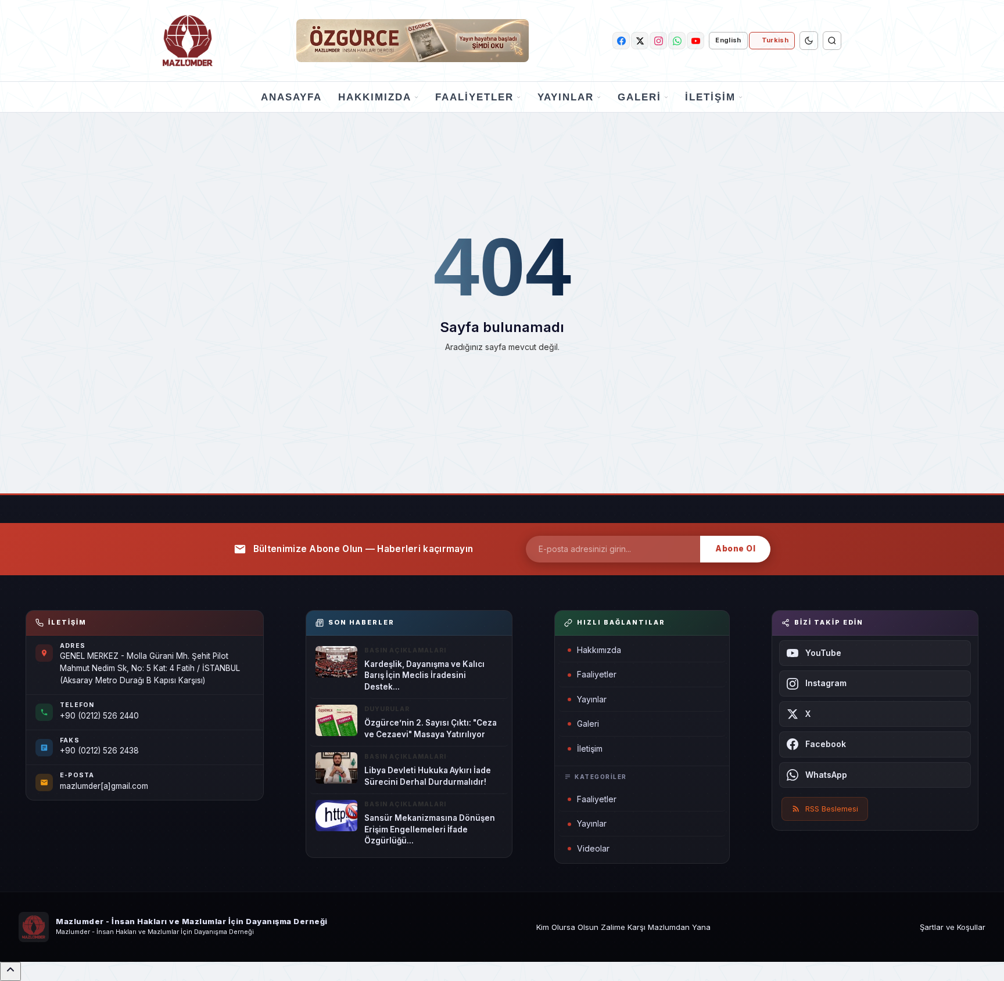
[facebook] (621, 40)
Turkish (775, 40)
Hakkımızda (374, 97)
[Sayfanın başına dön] (10, 971)
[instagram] (658, 40)
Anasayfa (291, 97)
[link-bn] (412, 40)
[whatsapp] (677, 40)
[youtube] (695, 40)
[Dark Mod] (808, 40)
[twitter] (639, 40)
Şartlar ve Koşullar (952, 927)
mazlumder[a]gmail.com (104, 786)
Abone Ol (735, 548)
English (728, 40)
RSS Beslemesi (831, 808)
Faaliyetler (474, 97)
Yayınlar (565, 97)
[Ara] (832, 40)
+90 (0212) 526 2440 (99, 715)
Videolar (593, 848)
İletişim (710, 97)
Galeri (639, 97)
